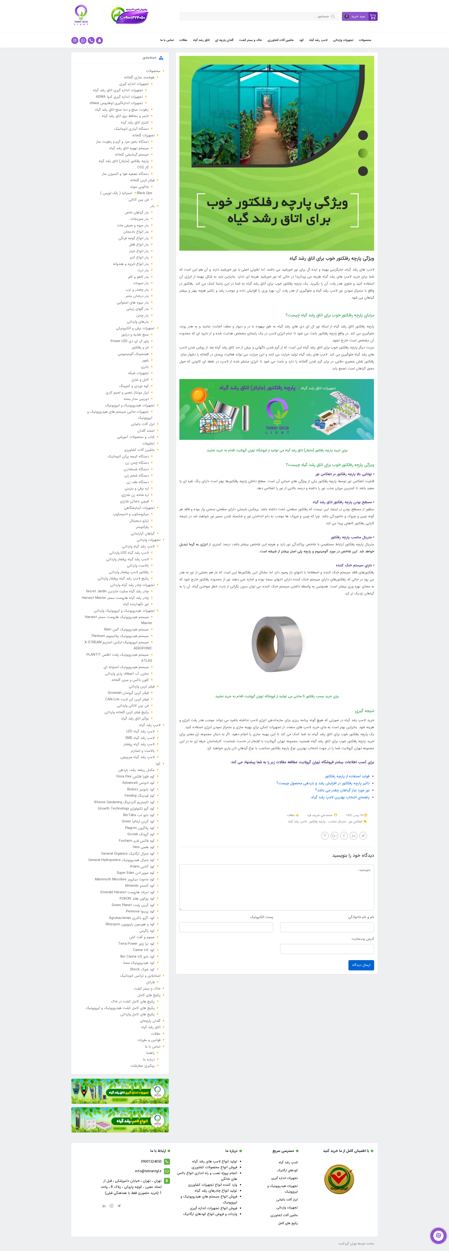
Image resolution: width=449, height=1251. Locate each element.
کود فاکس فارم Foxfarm (137, 841)
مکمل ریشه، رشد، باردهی (136, 770)
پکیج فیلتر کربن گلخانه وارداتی (127, 712)
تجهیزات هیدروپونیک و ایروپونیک (130, 405)
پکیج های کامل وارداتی (137, 1014)
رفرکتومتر (142, 527)
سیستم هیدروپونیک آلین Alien (126, 629)
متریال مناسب (336, 821)
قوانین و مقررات (149, 1040)
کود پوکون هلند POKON (137, 898)
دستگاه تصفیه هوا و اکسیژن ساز (125, 174)
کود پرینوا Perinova (140, 911)
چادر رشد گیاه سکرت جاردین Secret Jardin (117, 591)
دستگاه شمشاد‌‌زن (136, 469)
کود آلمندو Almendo (140, 886)
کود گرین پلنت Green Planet (133, 905)
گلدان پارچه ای (224, 40)
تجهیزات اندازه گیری (134, 84)
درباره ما (149, 1059)
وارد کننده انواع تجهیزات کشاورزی (212, 1185)
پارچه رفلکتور (316, 821)
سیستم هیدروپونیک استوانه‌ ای (126, 667)
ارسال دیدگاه (361, 965)
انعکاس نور (355, 821)
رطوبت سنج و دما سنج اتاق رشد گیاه (122, 109)
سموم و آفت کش (142, 937)
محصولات (365, 40)
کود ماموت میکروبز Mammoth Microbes (125, 879)
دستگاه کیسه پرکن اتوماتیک (128, 456)
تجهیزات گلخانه (143, 135)
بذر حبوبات (141, 283)
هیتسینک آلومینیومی (133, 354)
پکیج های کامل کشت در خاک (133, 1001)
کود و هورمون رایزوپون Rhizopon (130, 924)
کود (301, 40)
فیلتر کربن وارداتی (142, 686)
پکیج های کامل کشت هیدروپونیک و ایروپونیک (120, 1008)
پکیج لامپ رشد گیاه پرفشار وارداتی (123, 578)
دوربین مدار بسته (136, 399)
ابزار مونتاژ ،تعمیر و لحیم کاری (127, 392)
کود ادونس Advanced (138, 783)
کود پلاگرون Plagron (140, 828)
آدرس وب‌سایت (363, 939)
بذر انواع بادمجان (136, 232)
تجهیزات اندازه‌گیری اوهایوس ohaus (116, 103)
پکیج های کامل (149, 995)
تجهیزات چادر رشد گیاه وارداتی (132, 585)
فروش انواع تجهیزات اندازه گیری (213, 1208)
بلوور (145, 360)
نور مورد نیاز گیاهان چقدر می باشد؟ (342, 790)
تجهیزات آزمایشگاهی (139, 508)
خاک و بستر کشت (250, 40)
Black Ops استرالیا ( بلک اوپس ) (126, 193)
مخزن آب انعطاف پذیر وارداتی (127, 673)
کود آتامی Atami (142, 866)
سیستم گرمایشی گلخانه (132, 154)
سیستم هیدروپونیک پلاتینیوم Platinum (120, 636)
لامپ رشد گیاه (318, 40)
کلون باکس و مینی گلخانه (130, 680)
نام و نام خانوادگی (361, 917)
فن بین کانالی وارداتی (133, 706)
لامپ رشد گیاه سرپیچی (137, 757)
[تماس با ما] (438, 1236)
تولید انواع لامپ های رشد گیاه (214, 1161)
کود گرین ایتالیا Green (138, 821)
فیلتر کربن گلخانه (142, 180)
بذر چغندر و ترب (137, 290)
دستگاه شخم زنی (136, 475)
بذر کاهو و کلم (138, 277)
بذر (152, 206)
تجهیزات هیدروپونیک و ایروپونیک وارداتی (124, 611)
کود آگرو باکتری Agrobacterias (132, 918)
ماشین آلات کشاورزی (281, 40)
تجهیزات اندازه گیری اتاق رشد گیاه (118, 90)
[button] (360, 16)
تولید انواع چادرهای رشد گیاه (216, 1190)
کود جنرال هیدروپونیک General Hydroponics (121, 860)
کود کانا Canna (144, 950)
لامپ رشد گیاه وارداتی (138, 546)
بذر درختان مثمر (137, 296)
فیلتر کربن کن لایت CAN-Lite (127, 699)
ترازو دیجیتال (139, 521)
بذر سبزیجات (139, 219)
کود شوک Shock (142, 969)
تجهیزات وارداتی (343, 40)
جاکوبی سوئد (139, 187)
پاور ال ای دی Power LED (130, 341)
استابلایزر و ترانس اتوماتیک (140, 976)
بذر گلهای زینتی (137, 309)
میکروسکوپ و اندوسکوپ (131, 514)
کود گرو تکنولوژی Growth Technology (126, 808)
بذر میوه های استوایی (133, 302)
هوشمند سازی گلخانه (139, 77)
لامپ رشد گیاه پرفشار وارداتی (127, 559)
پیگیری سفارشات (142, 1066)
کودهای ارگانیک (287, 1170)
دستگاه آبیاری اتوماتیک (131, 129)
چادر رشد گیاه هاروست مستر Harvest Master (115, 598)
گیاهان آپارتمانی (143, 533)
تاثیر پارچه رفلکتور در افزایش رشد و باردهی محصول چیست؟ (322, 783)
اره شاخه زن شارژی (135, 495)
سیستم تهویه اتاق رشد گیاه (129, 148)
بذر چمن (142, 315)
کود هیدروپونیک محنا (139, 963)
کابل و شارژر (140, 380)
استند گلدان (146, 431)
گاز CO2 (143, 167)
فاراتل (150, 982)
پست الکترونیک (261, 917)
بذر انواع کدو (139, 257)
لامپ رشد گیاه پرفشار (139, 744)
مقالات (183, 40)
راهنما (150, 1053)
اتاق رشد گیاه (201, 40)
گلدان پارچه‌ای (150, 1021)
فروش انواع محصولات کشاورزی (214, 1167)
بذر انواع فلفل (139, 244)
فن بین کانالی (139, 199)
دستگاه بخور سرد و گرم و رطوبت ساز (122, 142)
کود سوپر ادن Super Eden (136, 873)
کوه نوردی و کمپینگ (134, 386)
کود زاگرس (147, 931)
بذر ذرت (143, 270)
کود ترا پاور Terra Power (136, 944)
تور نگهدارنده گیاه (136, 604)
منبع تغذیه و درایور (135, 334)
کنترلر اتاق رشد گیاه (135, 122)
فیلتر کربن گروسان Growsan (128, 693)
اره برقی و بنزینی (137, 488)
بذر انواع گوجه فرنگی (134, 238)
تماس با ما (167, 40)
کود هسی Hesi (144, 847)
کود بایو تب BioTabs (139, 815)
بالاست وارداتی (138, 565)
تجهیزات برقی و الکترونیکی (135, 328)
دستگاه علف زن (138, 482)
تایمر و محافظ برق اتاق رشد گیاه (125, 116)
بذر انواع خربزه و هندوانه (131, 264)
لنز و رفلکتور (140, 347)
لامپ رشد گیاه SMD (140, 738)
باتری (145, 367)
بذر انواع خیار (139, 251)
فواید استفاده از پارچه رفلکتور (347, 776)
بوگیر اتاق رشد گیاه (135, 718)
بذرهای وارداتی (138, 322)
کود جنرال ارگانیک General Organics (128, 854)
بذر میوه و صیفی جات (133, 225)
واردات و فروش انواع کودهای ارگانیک (210, 1214)
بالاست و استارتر (143, 751)
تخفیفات (148, 443)
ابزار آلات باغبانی (143, 424)
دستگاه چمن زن (137, 463)
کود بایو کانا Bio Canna (137, 956)
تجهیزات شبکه (138, 373)
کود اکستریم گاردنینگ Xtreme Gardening (124, 802)
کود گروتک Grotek (141, 834)
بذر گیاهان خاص (137, 212)
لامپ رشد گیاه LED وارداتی (129, 553)
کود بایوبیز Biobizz (141, 789)
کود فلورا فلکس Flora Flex (135, 776)
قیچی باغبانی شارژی (134, 501)
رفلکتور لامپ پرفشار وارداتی (129, 572)
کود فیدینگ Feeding (140, 796)
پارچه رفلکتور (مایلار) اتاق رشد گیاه (124, 161)
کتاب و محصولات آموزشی (136, 437)
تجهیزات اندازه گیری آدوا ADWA (119, 97)
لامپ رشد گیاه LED (141, 731)
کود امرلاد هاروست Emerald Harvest (128, 892)
